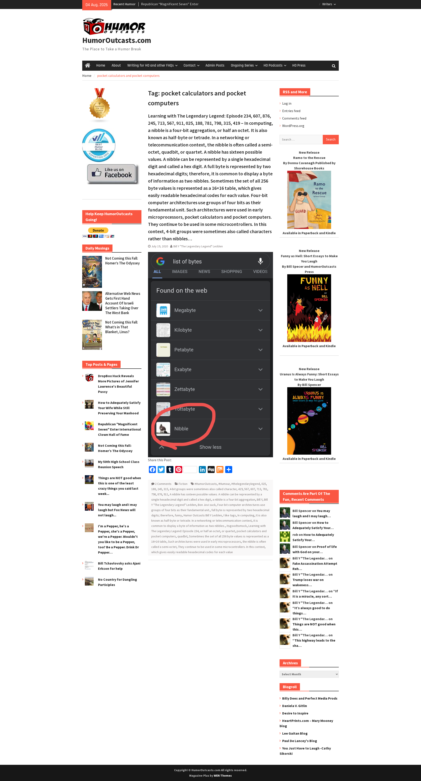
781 (265, 489)
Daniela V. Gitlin (294, 706)
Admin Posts (214, 65)
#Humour (224, 484)
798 (153, 494)
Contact (190, 65)
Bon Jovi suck (207, 505)
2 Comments (163, 484)
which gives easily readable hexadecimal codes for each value (192, 552)
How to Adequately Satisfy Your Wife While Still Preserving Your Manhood (119, 407)
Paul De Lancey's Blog (299, 741)
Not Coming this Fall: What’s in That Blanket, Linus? (121, 327)
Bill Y (259, 499)
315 (166, 489)
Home (100, 65)
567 (246, 489)
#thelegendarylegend (245, 484)
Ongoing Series (242, 65)
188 (153, 489)
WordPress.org (293, 125)
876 (159, 494)
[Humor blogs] (99, 122)
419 (240, 489)
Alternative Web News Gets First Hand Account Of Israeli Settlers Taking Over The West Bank (122, 303)
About (116, 65)
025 (263, 484)
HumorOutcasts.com (116, 40)
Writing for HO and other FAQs (150, 65)
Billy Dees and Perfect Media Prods (309, 698)
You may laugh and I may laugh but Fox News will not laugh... (117, 509)
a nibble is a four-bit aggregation (233, 499)
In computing (245, 515)
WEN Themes (223, 775)
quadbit (182, 536)
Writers (327, 4)
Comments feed (294, 118)
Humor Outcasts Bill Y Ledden (203, 515)
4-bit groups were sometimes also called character (203, 489)
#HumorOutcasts (206, 484)
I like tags (229, 515)
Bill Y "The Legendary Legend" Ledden (198, 246)
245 (159, 489)
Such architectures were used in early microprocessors (204, 542)
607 (252, 489)
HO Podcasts (273, 65)
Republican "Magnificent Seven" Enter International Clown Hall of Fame (119, 429)
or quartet (228, 531)
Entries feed (291, 111)
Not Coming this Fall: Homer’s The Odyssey (122, 261)
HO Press (298, 65)
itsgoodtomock (237, 526)
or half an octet (210, 531)
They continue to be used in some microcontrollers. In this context (221, 547)
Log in (286, 103)
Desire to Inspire (295, 713)
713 (259, 489)
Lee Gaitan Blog (295, 733)
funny (178, 515)
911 (166, 494)
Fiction (183, 484)
